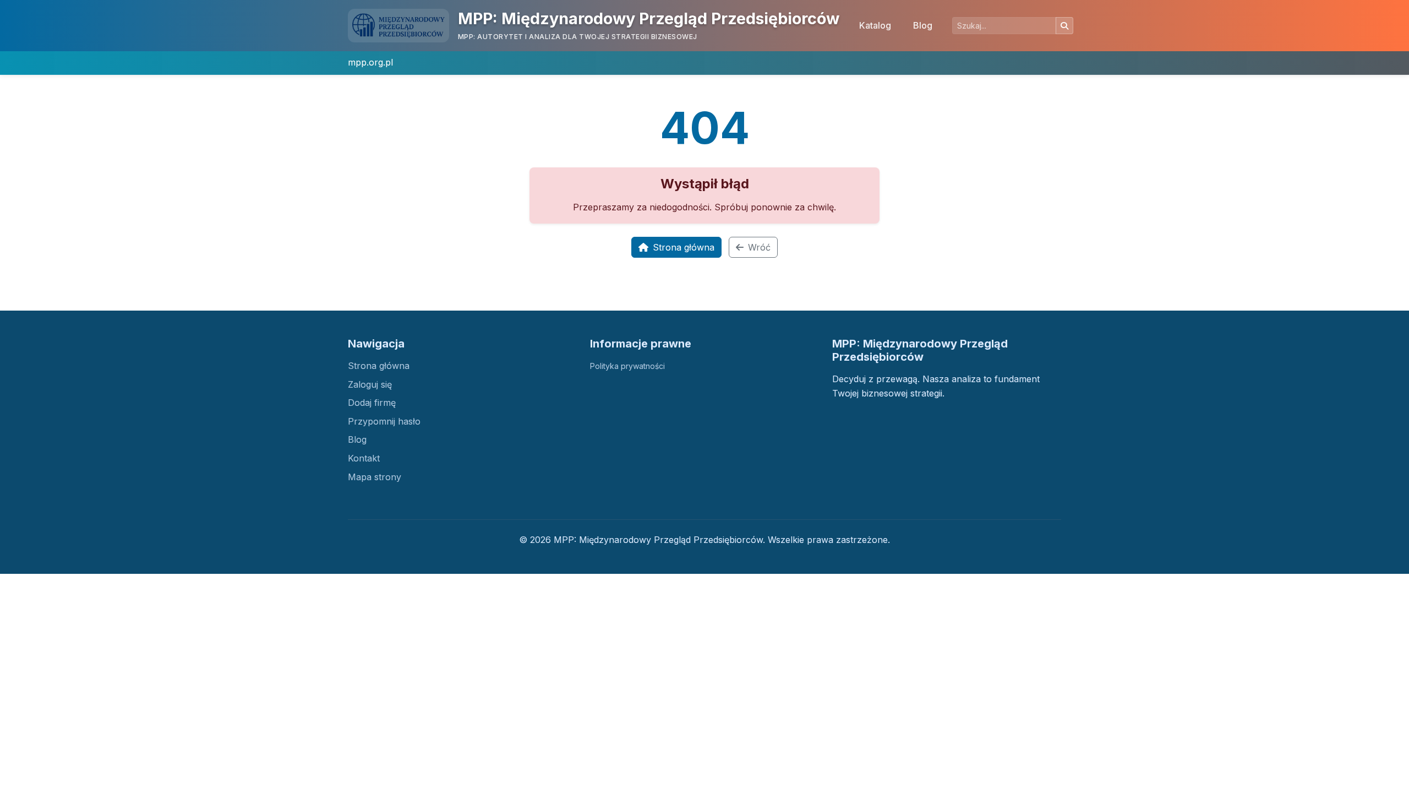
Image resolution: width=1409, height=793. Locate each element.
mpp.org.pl (370, 62)
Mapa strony (374, 476)
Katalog (875, 25)
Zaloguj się (370, 384)
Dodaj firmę (372, 402)
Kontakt (364, 458)
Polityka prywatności (627, 366)
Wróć (759, 247)
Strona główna (683, 247)
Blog (922, 25)
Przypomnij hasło (384, 421)
